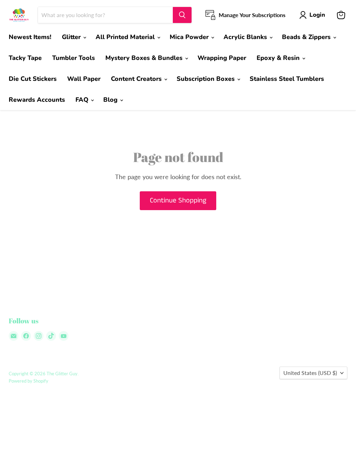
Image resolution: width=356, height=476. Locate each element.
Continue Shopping (178, 200)
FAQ (82, 99)
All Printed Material (126, 37)
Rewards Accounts (37, 99)
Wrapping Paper (221, 58)
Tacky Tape (25, 58)
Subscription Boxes (206, 79)
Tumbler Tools (73, 58)
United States (310, 372)
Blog (111, 99)
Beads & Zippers (307, 37)
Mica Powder (190, 37)
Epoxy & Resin (279, 58)
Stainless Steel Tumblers (287, 79)
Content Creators (137, 79)
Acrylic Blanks (246, 37)
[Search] (182, 15)
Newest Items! (30, 37)
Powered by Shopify (28, 381)
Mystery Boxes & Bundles (144, 58)
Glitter (72, 37)
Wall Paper (83, 79)
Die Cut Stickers (33, 79)
